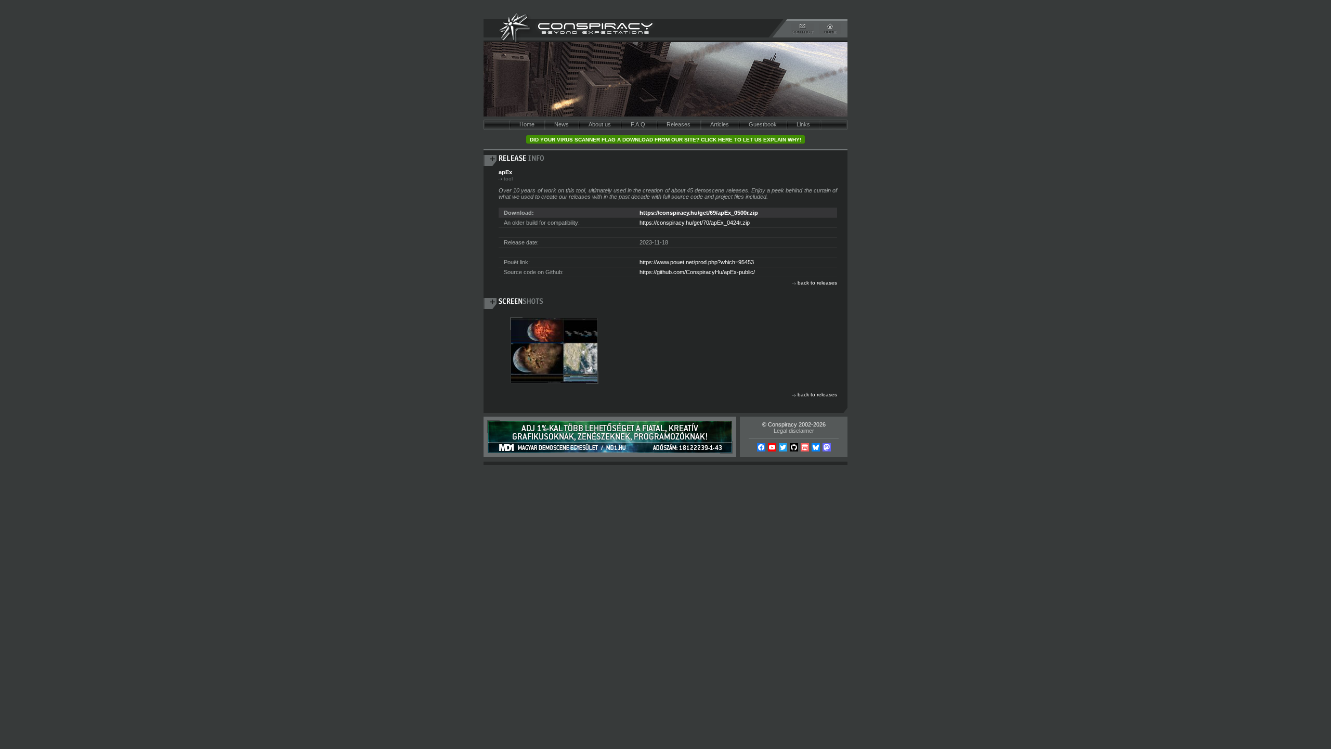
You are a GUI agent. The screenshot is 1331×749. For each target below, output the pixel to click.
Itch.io (805, 447)
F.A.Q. (639, 124)
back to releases (817, 283)
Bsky (816, 447)
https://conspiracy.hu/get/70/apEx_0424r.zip (695, 222)
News (561, 124)
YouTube (772, 447)
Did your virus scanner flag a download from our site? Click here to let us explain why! (665, 140)
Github (794, 447)
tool (508, 179)
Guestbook (763, 124)
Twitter (783, 447)
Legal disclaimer (794, 431)
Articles (719, 124)
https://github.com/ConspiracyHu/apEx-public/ (697, 272)
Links (803, 124)
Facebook (761, 447)
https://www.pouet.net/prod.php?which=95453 (697, 262)
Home (526, 124)
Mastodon (827, 447)
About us (600, 124)
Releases (678, 124)
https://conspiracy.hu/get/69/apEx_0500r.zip (699, 213)
